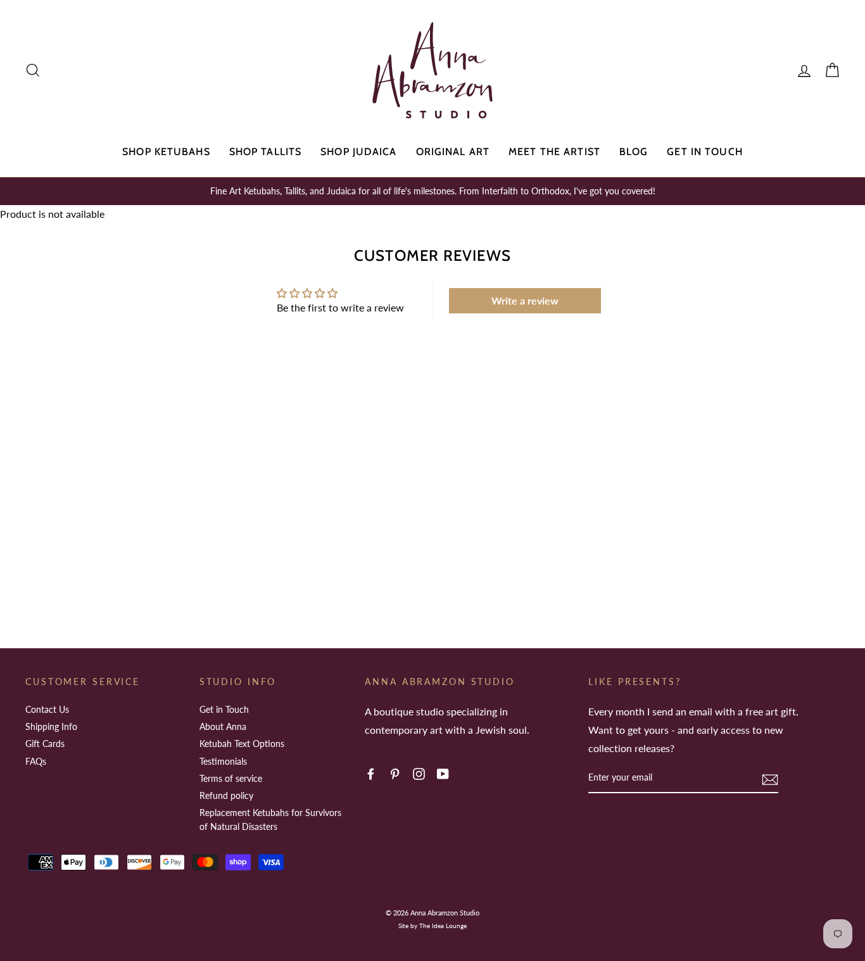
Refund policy (226, 795)
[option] (432, 191)
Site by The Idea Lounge (432, 925)
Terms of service (230, 778)
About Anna (222, 726)
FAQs (35, 761)
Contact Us (47, 709)
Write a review (525, 300)
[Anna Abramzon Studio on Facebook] (371, 772)
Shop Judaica (358, 152)
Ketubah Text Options (241, 743)
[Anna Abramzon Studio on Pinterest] (395, 772)
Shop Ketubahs (166, 152)
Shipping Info (51, 726)
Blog (633, 152)
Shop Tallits (265, 152)
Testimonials (223, 761)
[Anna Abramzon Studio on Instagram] (419, 772)
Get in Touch (704, 152)
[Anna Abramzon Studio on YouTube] (443, 772)
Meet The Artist (554, 152)
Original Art (452, 152)
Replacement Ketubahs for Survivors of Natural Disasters (270, 819)
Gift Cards (45, 743)
